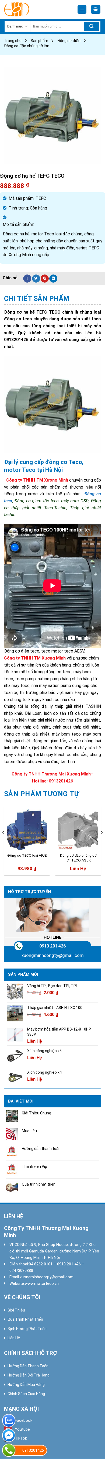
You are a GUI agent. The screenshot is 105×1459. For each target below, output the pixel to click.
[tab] (52, 298)
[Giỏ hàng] (96, 9)
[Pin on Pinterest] (45, 278)
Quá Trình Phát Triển (25, 1319)
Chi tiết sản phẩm (36, 299)
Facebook (23, 1420)
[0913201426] (9, 1450)
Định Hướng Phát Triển (27, 1329)
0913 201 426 (52, 946)
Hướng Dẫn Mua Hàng (26, 1384)
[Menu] (82, 9)
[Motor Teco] (28, 9)
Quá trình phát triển (38, 1184)
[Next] (101, 843)
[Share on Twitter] (36, 278)
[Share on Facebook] (27, 278)
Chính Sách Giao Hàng (26, 1394)
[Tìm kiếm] (91, 26)
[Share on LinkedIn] (53, 278)
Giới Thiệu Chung (36, 1113)
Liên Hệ (14, 1338)
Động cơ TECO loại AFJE (27, 855)
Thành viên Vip (34, 1166)
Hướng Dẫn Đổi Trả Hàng (29, 1375)
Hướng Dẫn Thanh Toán (28, 1366)
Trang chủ (13, 41)
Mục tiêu (29, 1131)
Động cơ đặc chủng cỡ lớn (26, 46)
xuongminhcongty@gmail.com (53, 955)
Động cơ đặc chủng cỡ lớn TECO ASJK (78, 857)
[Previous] (3, 843)
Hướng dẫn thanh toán (41, 1148)
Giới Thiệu (16, 1310)
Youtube (22, 1429)
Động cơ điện (68, 41)
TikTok (21, 1438)
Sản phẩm (39, 41)
